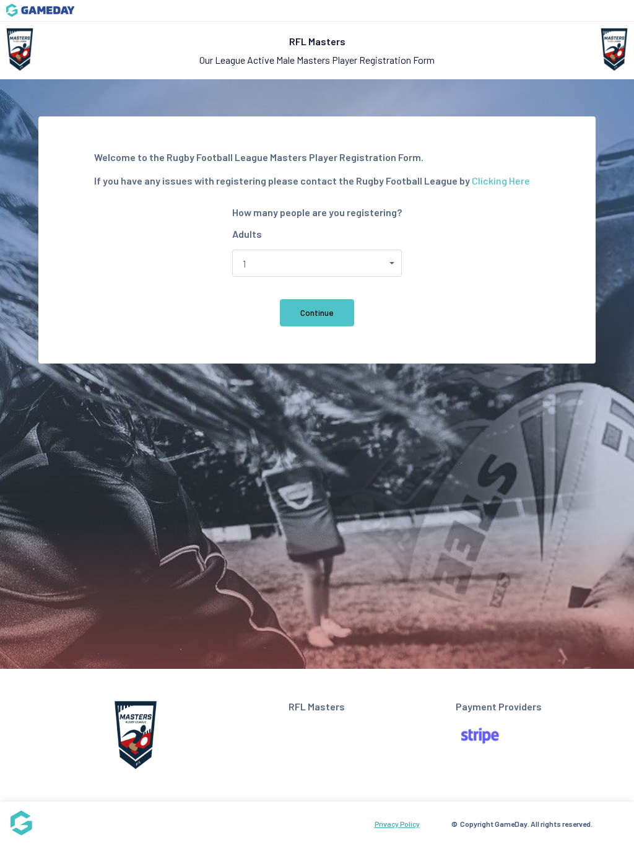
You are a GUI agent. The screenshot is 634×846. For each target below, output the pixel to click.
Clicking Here (501, 180)
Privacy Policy (397, 823)
